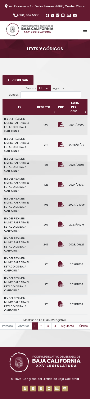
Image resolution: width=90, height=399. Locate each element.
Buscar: (14, 95)
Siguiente (67, 326)
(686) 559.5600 (28, 15)
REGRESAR (19, 80)
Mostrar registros (45, 88)
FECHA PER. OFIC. (74, 107)
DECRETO (43, 107)
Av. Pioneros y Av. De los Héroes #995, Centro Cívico (47, 6)
